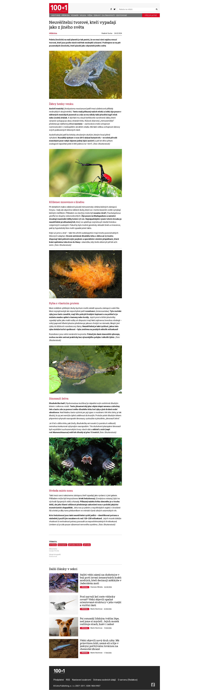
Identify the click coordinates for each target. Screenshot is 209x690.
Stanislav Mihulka (96, 587)
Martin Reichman (96, 609)
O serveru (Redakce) (127, 679)
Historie (55, 15)
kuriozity (62, 545)
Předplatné (151, 15)
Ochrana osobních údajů (104, 679)
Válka (83, 15)
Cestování (121, 15)
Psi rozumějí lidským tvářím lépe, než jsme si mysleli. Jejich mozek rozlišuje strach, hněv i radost (99, 621)
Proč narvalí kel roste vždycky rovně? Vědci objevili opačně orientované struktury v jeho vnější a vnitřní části (100, 601)
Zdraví (97, 15)
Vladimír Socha (106, 33)
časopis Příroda (54, 551)
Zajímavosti (108, 15)
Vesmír (74, 15)
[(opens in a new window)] (111, 9)
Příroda (66, 15)
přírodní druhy (75, 545)
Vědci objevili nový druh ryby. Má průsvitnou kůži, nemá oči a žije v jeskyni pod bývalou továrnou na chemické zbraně (99, 645)
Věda (90, 15)
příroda (87, 545)
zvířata (53, 545)
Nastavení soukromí (81, 679)
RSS (68, 679)
